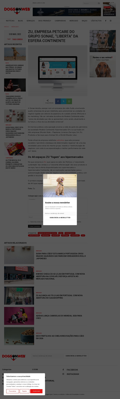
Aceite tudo (36, 391)
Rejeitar (24, 391)
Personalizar (12, 391)
